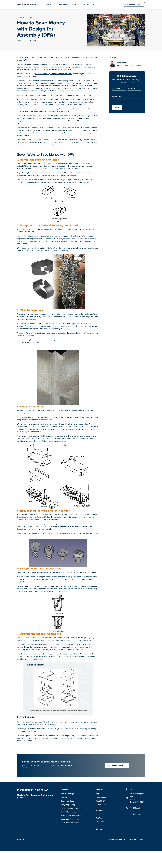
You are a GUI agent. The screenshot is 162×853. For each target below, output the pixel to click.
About (98, 814)
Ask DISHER (100, 801)
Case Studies (63, 4)
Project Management (68, 812)
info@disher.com (136, 814)
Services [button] (48, 4)
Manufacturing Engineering (71, 815)
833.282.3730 (134, 808)
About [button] (74, 4)
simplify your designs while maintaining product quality (54, 95)
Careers (99, 829)
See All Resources (25, 17)
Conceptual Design (68, 801)
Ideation (64, 797)
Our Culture (100, 825)
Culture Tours (101, 805)
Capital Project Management (71, 823)
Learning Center (88, 4)
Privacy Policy (22, 839)
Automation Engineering (70, 819)
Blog (97, 794)
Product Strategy (67, 794)
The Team (99, 818)
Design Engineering (68, 805)
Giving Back (100, 822)
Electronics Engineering (69, 808)
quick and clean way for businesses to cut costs (53, 74)
